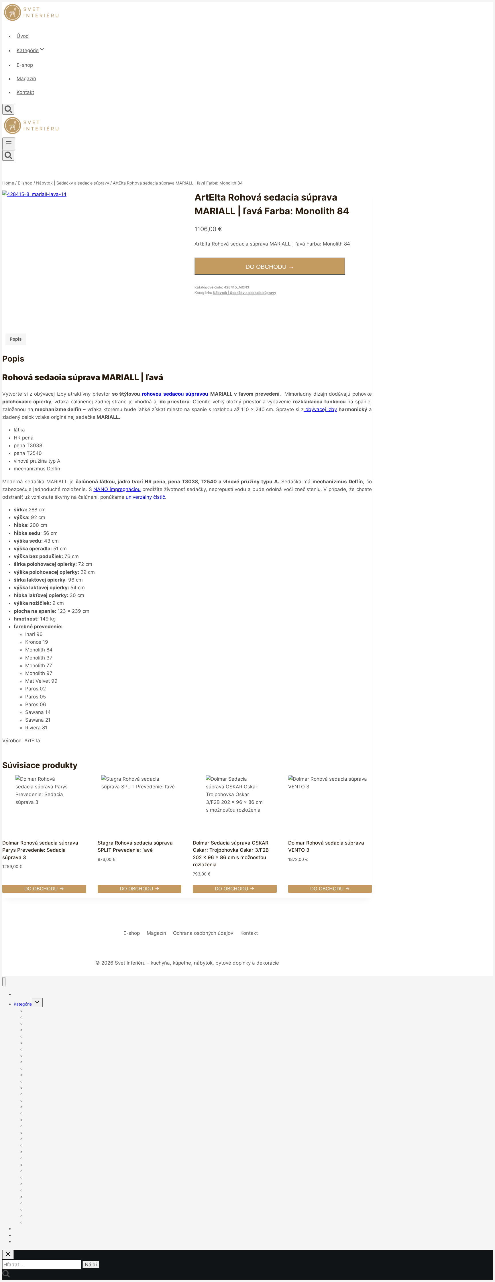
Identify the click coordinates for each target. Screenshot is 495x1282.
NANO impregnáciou (117, 489)
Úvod (23, 36)
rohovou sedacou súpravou (175, 394)
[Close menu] (3, 982)
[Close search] (8, 1254)
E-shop (25, 65)
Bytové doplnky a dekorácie (51, 1055)
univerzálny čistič (145, 497)
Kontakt (25, 92)
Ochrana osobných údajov (203, 933)
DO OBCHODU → (269, 266)
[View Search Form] (8, 109)
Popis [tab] (16, 339)
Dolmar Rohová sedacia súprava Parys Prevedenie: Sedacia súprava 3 (40, 850)
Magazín (26, 78)
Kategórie (23, 1004)
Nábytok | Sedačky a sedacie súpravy (244, 292)
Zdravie (32, 1222)
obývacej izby (320, 409)
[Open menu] (8, 144)
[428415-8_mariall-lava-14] (68, 257)
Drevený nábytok (41, 1113)
